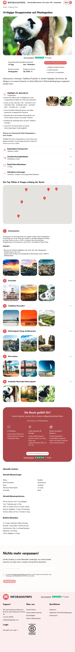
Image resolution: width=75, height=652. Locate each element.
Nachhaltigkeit (30, 615)
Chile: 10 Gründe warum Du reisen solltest (16, 507)
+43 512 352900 (8, 617)
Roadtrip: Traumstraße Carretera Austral (15, 526)
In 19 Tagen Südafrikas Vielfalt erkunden (15, 523)
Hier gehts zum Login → (10, 630)
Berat (39, 490)
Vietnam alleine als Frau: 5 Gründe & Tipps (16, 512)
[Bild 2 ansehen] (29, 267)
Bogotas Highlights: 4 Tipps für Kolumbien (16, 509)
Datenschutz (53, 615)
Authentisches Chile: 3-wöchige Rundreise (16, 528)
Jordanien (41, 485)
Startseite (5, 7)
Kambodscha (42, 482)
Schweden (6, 490)
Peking (5, 480)
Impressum (52, 610)
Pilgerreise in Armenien (10, 531)
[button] (48, 189)
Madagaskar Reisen (13, 7)
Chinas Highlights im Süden (11, 533)
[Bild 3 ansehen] (47, 267)
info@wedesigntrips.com (11, 620)
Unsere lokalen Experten (34, 612)
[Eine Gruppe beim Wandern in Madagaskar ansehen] (52, 101)
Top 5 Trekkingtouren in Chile (12, 504)
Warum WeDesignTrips (33, 618)
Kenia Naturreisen (8, 482)
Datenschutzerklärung (19, 574)
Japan (4, 485)
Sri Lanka (40, 488)
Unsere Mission (31, 610)
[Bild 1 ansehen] (11, 267)
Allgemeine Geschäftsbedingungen (60, 612)
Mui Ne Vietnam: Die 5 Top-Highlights (15, 501)
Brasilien (40, 480)
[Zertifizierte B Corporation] (37, 629)
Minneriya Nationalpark (10, 488)
